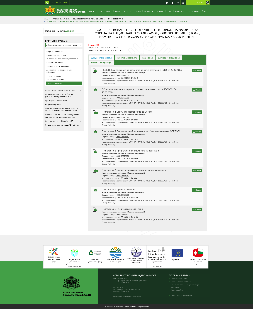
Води (117, 11)
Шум (169, 11)
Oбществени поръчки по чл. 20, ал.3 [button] (60, 90)
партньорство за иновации (58, 66)
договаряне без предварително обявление (59, 71)
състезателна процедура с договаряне (62, 59)
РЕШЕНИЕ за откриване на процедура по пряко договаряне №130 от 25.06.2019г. (142, 70)
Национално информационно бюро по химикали (186, 286)
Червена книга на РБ (179, 279)
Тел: (59, 2)
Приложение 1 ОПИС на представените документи (127, 112)
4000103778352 (122, 98)
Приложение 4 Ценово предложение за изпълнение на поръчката (134, 170)
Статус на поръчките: (59, 31)
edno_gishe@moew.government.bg (130, 296)
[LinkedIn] (167, 2)
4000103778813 (122, 214)
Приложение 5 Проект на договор (118, 189)
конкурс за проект (54, 76)
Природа (127, 11)
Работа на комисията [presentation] (127, 58)
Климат (160, 11)
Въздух (108, 11)
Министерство (95, 11)
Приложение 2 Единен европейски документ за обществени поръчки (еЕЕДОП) (141, 131)
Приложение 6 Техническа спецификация (122, 209)
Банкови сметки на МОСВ (181, 282)
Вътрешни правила (53, 104)
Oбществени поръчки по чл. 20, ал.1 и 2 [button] (62, 45)
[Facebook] (172, 2)
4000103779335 (122, 75)
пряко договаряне (54, 83)
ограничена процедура (56, 55)
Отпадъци (148, 11)
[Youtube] (183, 2)
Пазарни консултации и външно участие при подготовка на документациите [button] (62, 116)
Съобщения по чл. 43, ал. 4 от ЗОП (59, 121)
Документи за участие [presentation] (101, 58)
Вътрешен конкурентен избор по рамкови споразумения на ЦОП (59, 95)
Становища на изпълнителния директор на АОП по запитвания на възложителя (61, 109)
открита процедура (54, 51)
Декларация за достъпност (181, 296)
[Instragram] (178, 2)
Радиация (179, 11)
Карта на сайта (177, 290)
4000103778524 (122, 117)
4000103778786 (122, 195)
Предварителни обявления (56, 100)
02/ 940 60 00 (125, 283)
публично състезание (55, 79)
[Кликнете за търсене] (207, 3)
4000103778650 (122, 156)
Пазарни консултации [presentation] (101, 63)
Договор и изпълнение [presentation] (169, 58)
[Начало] (65, 11)
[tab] (102, 57)
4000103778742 (122, 175)
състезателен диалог (55, 62)
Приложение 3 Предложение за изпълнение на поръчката (130, 151)
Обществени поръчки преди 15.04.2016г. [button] (62, 125)
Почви (138, 11)
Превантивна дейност (197, 11)
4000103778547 (122, 137)
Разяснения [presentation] (147, 58)
